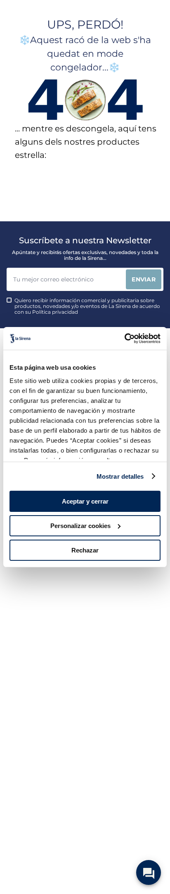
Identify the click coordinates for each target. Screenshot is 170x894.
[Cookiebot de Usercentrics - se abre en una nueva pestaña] (124, 338)
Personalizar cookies (80, 525)
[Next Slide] (166, 196)
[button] (22, 234)
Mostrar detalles (120, 476)
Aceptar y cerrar (85, 501)
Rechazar (85, 549)
